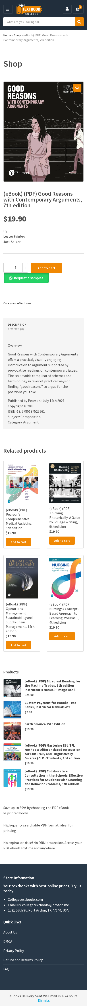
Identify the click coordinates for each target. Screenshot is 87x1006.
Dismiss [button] (44, 1000)
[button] (77, 88)
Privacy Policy (13, 950)
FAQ (6, 969)
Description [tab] (17, 325)
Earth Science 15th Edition (45, 724)
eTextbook (24, 303)
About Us (10, 932)
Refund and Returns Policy (23, 960)
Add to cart (46, 268)
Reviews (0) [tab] (16, 329)
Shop (17, 35)
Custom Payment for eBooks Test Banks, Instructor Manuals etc (50, 705)
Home (7, 35)
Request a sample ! (28, 278)
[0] (78, 9)
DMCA (7, 941)
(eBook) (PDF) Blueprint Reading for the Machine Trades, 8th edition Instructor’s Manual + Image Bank (52, 685)
